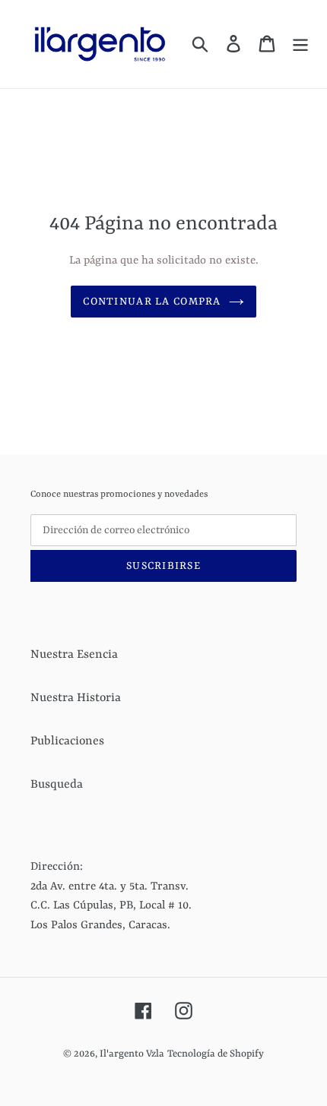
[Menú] (300, 44)
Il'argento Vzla (132, 1054)
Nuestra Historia (75, 698)
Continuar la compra (152, 301)
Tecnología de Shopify (215, 1054)
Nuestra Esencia (74, 655)
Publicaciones (67, 741)
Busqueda (56, 785)
